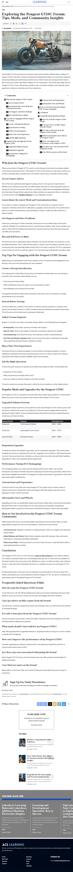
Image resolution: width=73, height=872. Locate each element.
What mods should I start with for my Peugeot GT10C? (53, 137)
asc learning (7, 28)
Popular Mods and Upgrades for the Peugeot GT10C (18, 142)
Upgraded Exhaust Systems (18, 147)
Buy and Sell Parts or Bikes (18, 115)
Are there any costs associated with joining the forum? (54, 148)
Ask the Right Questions (17, 138)
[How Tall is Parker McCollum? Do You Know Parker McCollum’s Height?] (22, 759)
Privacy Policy (57, 694)
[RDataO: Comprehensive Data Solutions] (22, 743)
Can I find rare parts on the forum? (55, 152)
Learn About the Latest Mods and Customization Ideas (19, 107)
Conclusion (44, 112)
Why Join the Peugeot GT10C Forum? (19, 99)
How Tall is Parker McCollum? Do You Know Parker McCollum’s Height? (40, 758)
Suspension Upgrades (16, 150)
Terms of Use (24, 694)
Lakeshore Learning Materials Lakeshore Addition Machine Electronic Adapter (14, 809)
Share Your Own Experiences (19, 134)
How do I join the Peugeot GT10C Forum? (53, 120)
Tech (3, 10)
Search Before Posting (17, 127)
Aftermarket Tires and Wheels (53, 104)
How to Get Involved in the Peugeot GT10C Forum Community (52, 108)
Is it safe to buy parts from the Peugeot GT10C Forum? (52, 131)
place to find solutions (43, 556)
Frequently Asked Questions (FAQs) (52, 116)
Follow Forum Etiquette (17, 131)
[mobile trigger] (3, 2)
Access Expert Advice (16, 103)
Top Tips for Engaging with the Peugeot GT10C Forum (19, 120)
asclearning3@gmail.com (62, 860)
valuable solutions (25, 195)
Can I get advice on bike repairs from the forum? (52, 126)
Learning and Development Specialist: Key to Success (42, 809)
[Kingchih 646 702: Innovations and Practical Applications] (22, 778)
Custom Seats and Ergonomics (53, 100)
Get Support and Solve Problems (20, 112)
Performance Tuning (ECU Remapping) (17, 155)
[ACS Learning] (36, 2)
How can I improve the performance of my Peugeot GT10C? (53, 142)
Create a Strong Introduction (19, 124)
